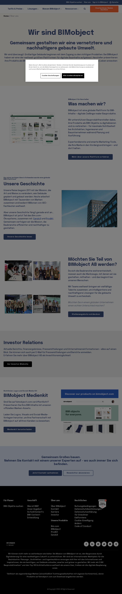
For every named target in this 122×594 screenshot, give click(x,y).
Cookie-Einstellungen (50, 75)
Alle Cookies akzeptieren (73, 75)
